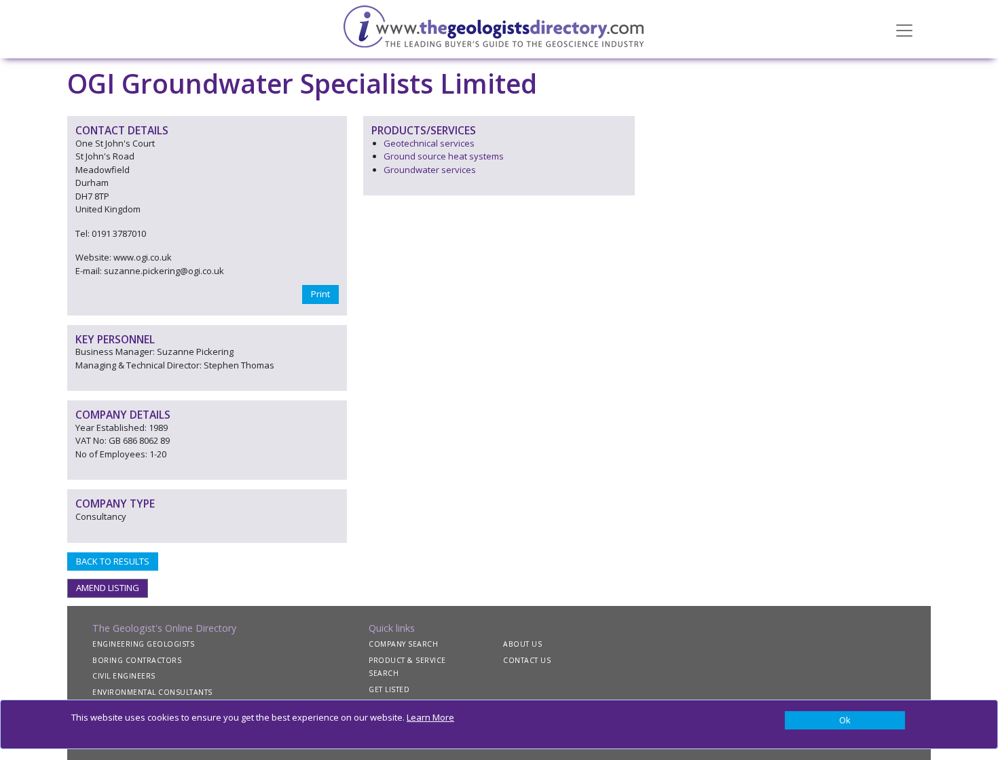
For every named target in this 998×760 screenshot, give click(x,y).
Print (320, 294)
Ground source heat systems (444, 156)
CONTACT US (527, 660)
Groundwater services (430, 170)
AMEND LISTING (107, 588)
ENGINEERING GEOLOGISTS (143, 644)
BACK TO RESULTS (112, 561)
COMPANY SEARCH (403, 644)
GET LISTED (389, 689)
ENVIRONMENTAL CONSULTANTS (152, 692)
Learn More (430, 717)
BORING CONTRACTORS (136, 660)
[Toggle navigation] (904, 29)
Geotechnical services (429, 143)
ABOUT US (522, 644)
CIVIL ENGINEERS (123, 676)
